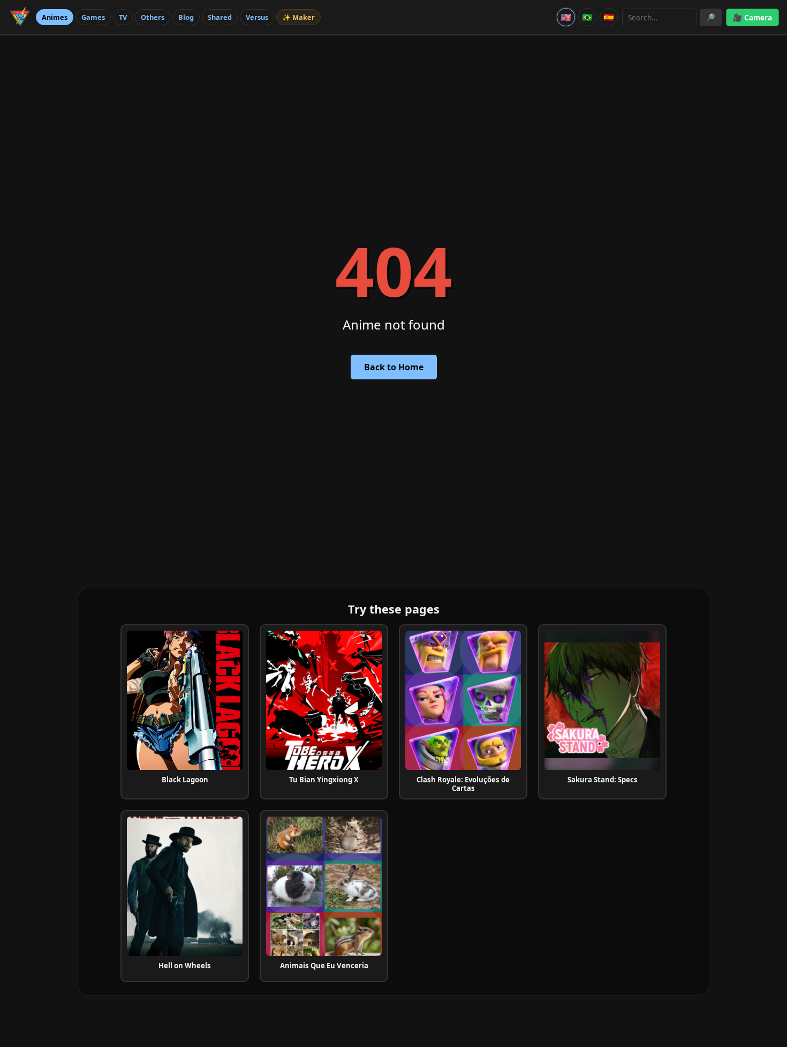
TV (123, 17)
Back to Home (393, 367)
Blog (186, 17)
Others (152, 17)
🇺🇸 (566, 17)
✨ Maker (298, 17)
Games (93, 17)
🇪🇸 (608, 17)
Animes (54, 17)
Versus (257, 17)
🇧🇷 (587, 17)
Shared (220, 17)
